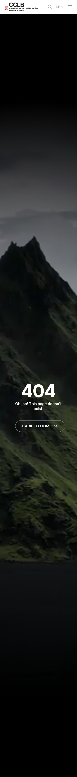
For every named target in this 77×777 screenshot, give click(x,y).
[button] (64, 6)
